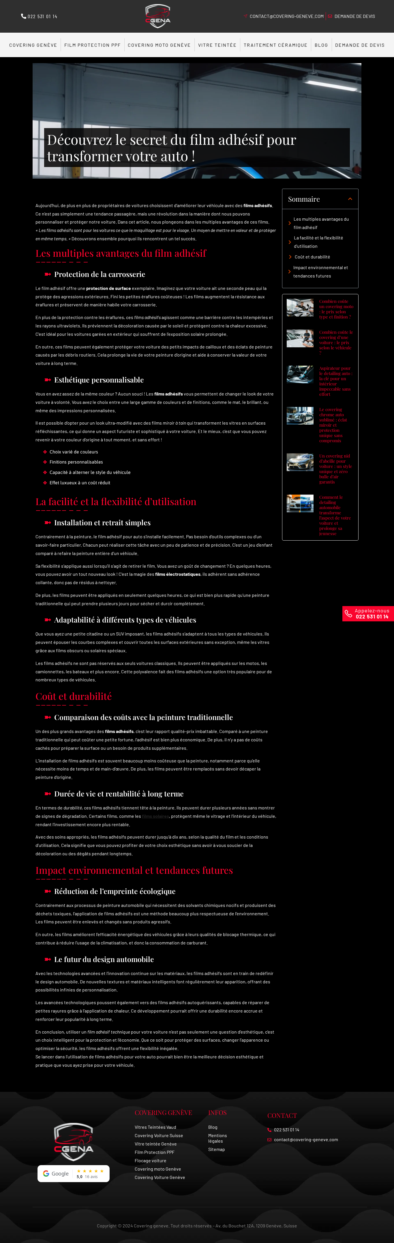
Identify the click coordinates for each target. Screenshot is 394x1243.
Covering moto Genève (159, 45)
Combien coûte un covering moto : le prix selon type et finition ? (336, 309)
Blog (321, 45)
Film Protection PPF (92, 45)
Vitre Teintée (217, 45)
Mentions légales (217, 1138)
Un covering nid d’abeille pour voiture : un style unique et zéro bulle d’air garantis (335, 469)
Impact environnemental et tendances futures (320, 271)
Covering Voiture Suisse (159, 1135)
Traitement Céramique (276, 45)
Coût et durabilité (312, 256)
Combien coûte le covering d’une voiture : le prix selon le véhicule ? (336, 342)
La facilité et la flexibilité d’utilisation (318, 242)
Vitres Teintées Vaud (155, 1127)
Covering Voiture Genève (160, 1177)
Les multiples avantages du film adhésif (321, 223)
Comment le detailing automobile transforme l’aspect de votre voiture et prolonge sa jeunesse (335, 515)
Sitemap (216, 1149)
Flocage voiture (150, 1160)
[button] (350, 198)
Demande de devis (360, 45)
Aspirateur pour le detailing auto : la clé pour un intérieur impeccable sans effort (335, 381)
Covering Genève (33, 45)
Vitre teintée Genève (156, 1143)
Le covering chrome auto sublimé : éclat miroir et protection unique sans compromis (333, 424)
